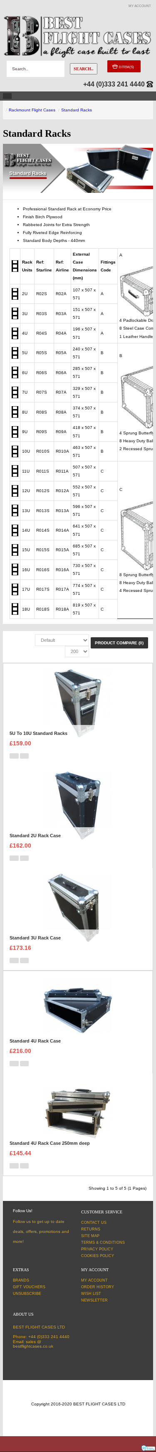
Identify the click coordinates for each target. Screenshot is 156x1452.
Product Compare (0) (119, 643)
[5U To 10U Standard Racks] (77, 702)
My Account (94, 1280)
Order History (97, 1287)
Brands (21, 1280)
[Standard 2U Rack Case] (77, 805)
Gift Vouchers (29, 1287)
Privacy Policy (97, 1249)
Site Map (90, 1236)
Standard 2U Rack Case (35, 835)
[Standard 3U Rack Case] (78, 907)
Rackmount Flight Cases (32, 110)
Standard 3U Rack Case (35, 937)
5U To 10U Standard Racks (38, 733)
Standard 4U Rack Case (35, 1040)
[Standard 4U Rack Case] (77, 1010)
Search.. (84, 69)
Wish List (91, 1294)
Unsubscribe (27, 1294)
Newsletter (94, 1300)
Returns (90, 1229)
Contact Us (93, 1222)
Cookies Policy (97, 1256)
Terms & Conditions (103, 1242)
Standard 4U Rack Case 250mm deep (50, 1143)
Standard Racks (76, 110)
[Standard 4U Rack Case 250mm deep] (78, 1112)
